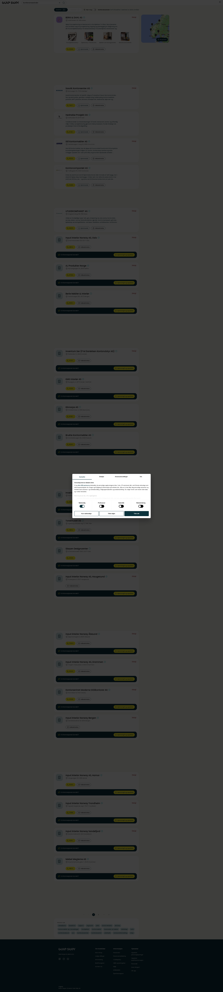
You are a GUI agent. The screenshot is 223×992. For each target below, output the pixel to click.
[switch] (101, 506)
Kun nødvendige (86, 513)
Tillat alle (136, 513)
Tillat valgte (111, 513)
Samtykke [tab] (82, 477)
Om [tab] (141, 476)
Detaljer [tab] (101, 476)
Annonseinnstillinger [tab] (121, 476)
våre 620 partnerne (84, 485)
